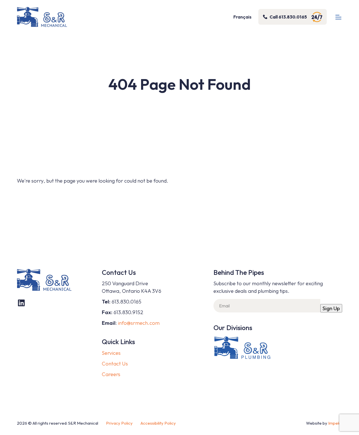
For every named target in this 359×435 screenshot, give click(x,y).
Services (111, 352)
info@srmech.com (139, 322)
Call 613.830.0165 (288, 17)
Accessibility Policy (158, 423)
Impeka (335, 423)
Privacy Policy (119, 423)
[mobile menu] (338, 17)
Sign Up (331, 308)
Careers (111, 374)
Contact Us (115, 363)
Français (242, 17)
